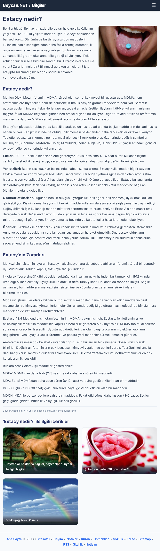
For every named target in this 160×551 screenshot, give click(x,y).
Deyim (58, 539)
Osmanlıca (101, 539)
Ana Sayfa (14, 539)
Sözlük (118, 539)
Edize (131, 539)
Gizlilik (78, 544)
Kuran (85, 539)
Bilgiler (39, 5)
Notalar (72, 539)
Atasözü (43, 539)
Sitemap (145, 539)
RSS (66, 544)
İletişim (91, 544)
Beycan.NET (15, 5)
